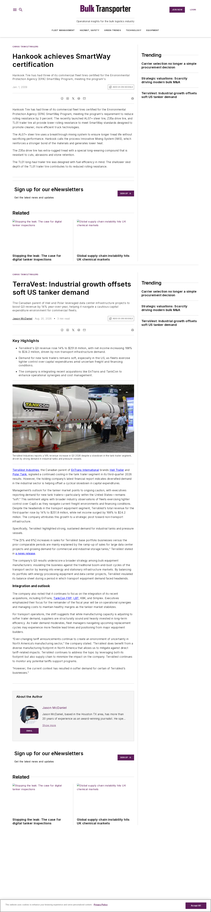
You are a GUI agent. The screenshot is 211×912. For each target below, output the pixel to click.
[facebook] (62, 98)
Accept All (196, 905)
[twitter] (73, 98)
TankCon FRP (62, 598)
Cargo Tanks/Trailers (25, 46)
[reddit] (78, 98)
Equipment (152, 30)
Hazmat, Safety (89, 30)
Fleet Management (63, 30)
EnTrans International (85, 470)
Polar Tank (20, 474)
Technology (133, 30)
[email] (84, 98)
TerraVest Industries (26, 470)
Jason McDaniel (22, 318)
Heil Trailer (117, 470)
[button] (15, 9)
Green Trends (112, 30)
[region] (105, 905)
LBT (76, 598)
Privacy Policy (101, 905)
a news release (25, 553)
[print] (132, 98)
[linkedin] (67, 98)
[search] (20, 9)
